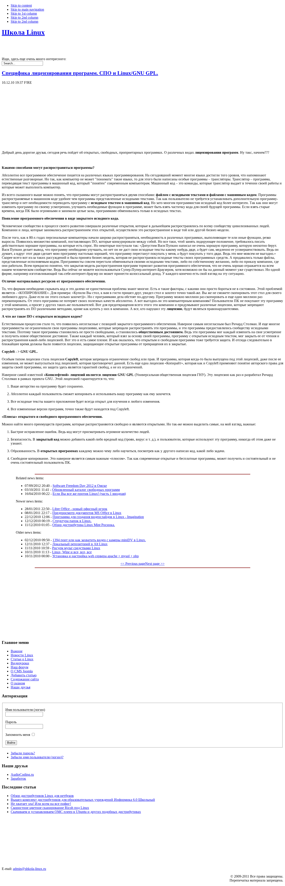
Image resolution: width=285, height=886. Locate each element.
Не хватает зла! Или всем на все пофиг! (41, 804)
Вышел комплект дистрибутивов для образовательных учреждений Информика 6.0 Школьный (83, 800)
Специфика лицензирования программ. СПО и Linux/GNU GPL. (80, 73)
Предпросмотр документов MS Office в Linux (86, 513)
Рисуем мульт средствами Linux (76, 548)
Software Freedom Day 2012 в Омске (80, 486)
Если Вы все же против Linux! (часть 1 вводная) (89, 494)
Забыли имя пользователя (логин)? (37, 757)
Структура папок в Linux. (72, 521)
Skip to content (21, 5)
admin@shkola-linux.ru (29, 869)
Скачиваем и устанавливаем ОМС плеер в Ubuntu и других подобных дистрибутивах (76, 812)
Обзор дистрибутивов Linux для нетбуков (42, 796)
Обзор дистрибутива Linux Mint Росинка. (83, 525)
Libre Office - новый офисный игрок (79, 509)
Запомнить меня (17, 735)
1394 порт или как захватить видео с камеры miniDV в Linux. (99, 540)
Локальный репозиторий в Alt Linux (80, 544)
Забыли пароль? (23, 753)
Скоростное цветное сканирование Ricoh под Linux (50, 808)
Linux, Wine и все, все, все (72, 552)
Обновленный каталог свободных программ (86, 490)
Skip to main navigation (27, 9)
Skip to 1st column (24, 13)
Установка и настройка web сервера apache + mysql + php (95, 556)
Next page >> (155, 563)
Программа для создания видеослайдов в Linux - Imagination (98, 517)
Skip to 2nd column (24, 17)
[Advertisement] (135, 116)
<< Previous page (132, 563)
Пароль (10, 722)
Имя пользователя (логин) (25, 710)
